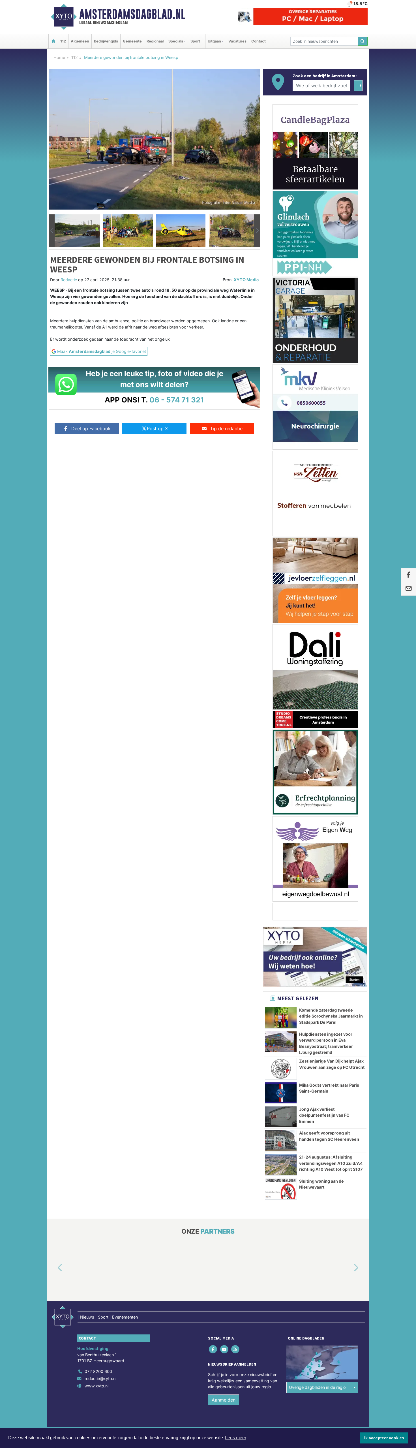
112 (63, 41)
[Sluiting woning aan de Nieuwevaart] (281, 1189)
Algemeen (80, 41)
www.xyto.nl (96, 1385)
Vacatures (237, 41)
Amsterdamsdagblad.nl (132, 14)
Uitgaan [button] (214, 41)
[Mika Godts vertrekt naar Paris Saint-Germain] (281, 1093)
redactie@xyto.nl (100, 1378)
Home (59, 57)
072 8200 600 (98, 1371)
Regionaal (155, 41)
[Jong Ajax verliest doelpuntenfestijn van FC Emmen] (281, 1117)
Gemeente (132, 41)
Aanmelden (223, 1400)
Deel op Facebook (91, 428)
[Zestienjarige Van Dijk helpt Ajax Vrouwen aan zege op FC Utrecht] (281, 1069)
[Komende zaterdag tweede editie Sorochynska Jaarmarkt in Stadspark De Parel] (281, 1018)
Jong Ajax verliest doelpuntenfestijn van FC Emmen (324, 1115)
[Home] (53, 41)
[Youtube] (224, 1349)
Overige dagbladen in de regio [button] (317, 1387)
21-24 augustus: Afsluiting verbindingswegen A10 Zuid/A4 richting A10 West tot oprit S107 (331, 1163)
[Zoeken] (363, 41)
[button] (52, 230)
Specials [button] (175, 41)
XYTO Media (246, 279)
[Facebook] (213, 1349)
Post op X (157, 428)
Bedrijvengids (106, 41)
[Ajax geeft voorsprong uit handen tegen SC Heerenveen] (281, 1140)
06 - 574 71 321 (176, 399)
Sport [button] (195, 41)
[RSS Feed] (235, 1349)
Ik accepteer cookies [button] (384, 1438)
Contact (258, 41)
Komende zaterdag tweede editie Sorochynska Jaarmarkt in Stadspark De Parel (331, 1016)
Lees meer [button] (235, 1437)
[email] (408, 589)
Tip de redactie (226, 428)
